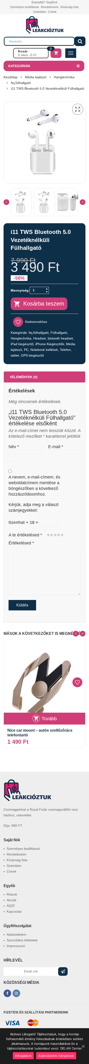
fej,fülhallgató (21, 83)
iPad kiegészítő (22, 344)
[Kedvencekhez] (77, 682)
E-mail (55, 446)
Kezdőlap (11, 77)
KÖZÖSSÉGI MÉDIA (21, 982)
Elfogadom (23, 1056)
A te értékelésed (25, 535)
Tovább (49, 718)
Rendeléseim (49, 7)
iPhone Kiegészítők (49, 344)
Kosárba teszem (43, 303)
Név (14, 446)
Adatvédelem (16, 934)
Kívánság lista (70, 7)
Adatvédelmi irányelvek (56, 1056)
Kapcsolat (14, 911)
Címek (52, 12)
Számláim (39, 12)
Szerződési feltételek (22, 940)
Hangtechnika (64, 77)
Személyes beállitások (24, 7)
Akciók (11, 900)
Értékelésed (21, 543)
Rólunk (12, 894)
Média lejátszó (36, 77)
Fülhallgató (59, 333)
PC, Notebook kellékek (41, 350)
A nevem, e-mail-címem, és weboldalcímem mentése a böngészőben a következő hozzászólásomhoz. (34, 486)
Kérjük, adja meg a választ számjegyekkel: (34, 507)
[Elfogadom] (83, 1046)
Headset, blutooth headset (53, 338)
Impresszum (16, 946)
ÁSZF (11, 906)
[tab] (44, 377)
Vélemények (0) (23, 377)
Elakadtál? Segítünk (44, 2)
